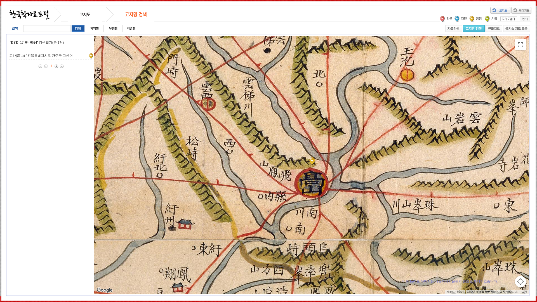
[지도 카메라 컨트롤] (520, 281)
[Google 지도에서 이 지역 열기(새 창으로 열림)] (104, 290)
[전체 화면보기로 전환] (520, 44)
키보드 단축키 (455, 291)
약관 (524, 291)
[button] (313, 161)
